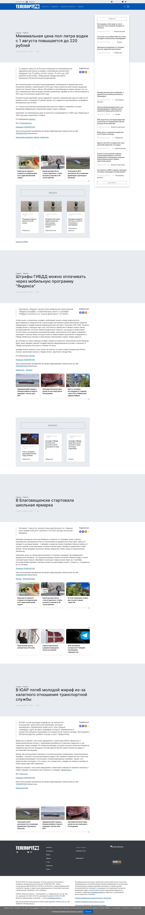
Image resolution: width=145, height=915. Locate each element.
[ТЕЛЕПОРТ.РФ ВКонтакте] (117, 1)
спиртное (45, 137)
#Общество (26, 230)
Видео (48, 854)
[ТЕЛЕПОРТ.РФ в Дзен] (122, 1)
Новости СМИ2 (22, 242)
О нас (48, 862)
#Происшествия (50, 230)
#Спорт (117, 114)
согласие (35, 908)
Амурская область (68, 6)
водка (37, 137)
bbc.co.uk (24, 774)
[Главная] (27, 6)
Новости (45, 6)
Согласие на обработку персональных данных (90, 905)
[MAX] (80, 72)
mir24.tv (32, 356)
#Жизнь (71, 459)
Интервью (49, 851)
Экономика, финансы (25, 137)
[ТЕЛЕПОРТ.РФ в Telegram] (114, 1)
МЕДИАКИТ (80, 858)
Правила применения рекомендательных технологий (93, 898)
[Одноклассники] (86, 72)
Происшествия (22, 788)
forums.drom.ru (26, 123)
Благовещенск (29, 579)
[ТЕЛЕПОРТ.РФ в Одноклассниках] (120, 1)
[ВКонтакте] (83, 72)
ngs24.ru (32, 119)
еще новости (112, 182)
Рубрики (54, 6)
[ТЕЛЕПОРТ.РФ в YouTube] (128, 1)
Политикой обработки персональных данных (67, 911)
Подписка (49, 865)
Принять (88, 912)
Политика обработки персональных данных (89, 901)
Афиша (80, 6)
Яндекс (29, 370)
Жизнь (19, 579)
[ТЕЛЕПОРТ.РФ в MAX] (111, 1)
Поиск (48, 869)
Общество (21, 370)
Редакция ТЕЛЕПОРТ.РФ (25, 127)
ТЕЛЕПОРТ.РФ (21, 133)
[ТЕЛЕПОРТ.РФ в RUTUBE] (125, 1)
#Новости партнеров (118, 127)
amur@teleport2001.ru (54, 898)
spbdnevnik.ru (66, 770)
